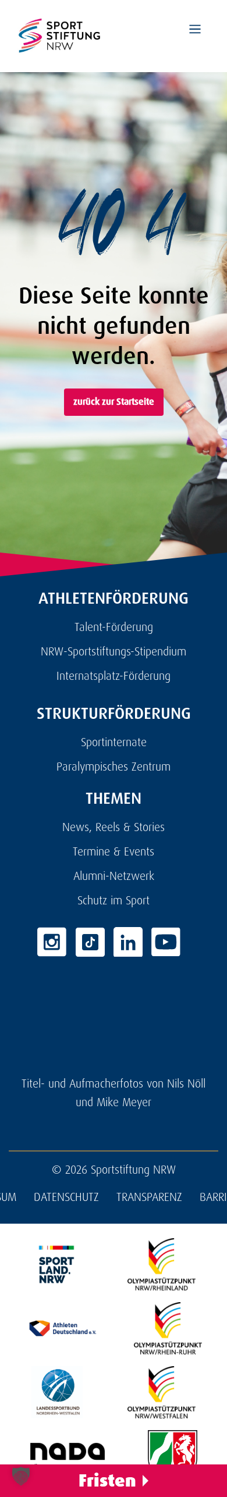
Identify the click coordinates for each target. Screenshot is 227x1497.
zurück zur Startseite (113, 401)
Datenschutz (66, 1196)
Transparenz (149, 1196)
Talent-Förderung (114, 627)
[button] (21, 1476)
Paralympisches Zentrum (113, 766)
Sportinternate (114, 742)
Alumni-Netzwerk (113, 875)
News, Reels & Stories (113, 827)
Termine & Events (113, 851)
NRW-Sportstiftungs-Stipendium (113, 651)
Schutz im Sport (113, 900)
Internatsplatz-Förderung (113, 675)
